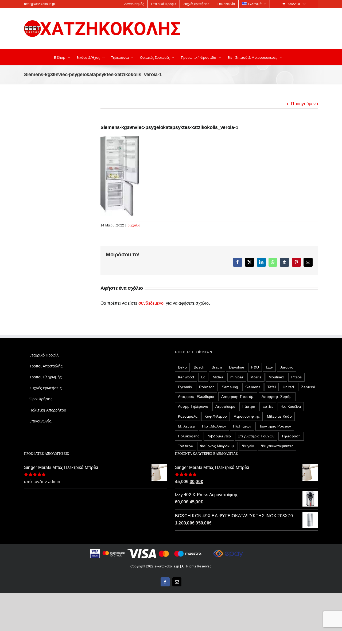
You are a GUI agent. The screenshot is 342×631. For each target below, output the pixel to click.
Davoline (236, 367)
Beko (182, 367)
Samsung (230, 387)
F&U (255, 367)
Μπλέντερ (186, 426)
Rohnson (207, 387)
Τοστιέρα (185, 446)
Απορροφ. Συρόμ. (277, 396)
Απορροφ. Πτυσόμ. (238, 396)
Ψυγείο (248, 446)
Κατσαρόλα (187, 416)
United (288, 387)
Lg (203, 377)
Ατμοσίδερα (225, 406)
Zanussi (308, 387)
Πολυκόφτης (188, 436)
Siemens (253, 387)
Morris (255, 377)
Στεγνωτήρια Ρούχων (256, 436)
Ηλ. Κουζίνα (291, 406)
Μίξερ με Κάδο (279, 416)
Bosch (199, 367)
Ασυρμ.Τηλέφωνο (193, 406)
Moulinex (276, 377)
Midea (218, 377)
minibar (236, 377)
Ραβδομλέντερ (219, 436)
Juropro (287, 367)
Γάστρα (248, 406)
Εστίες (267, 406)
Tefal (271, 387)
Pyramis (185, 387)
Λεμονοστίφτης (247, 416)
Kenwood (186, 377)
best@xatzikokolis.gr (39, 4)
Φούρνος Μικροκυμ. (217, 446)
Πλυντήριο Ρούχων (274, 426)
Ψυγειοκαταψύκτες (277, 446)
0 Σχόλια (134, 225)
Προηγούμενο (304, 103)
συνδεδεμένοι (151, 303)
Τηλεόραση (291, 436)
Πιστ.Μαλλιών (214, 426)
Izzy (269, 367)
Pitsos (296, 377)
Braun (217, 367)
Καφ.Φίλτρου (215, 416)
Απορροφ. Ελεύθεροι (196, 396)
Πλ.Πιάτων (242, 426)
